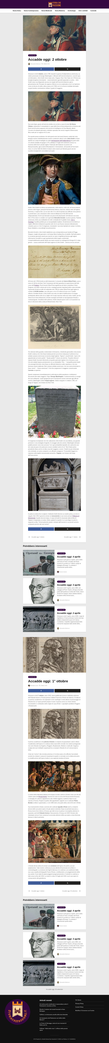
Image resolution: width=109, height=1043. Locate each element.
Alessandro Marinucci (35, 64)
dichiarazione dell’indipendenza (61, 140)
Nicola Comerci (63, 572)
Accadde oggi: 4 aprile (68, 556)
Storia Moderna (60, 10)
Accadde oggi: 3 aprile (68, 585)
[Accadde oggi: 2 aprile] (38, 619)
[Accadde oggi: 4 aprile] (38, 562)
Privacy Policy (79, 1003)
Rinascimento (42, 796)
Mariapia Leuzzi (34, 685)
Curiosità (93, 10)
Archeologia (72, 10)
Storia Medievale (46, 10)
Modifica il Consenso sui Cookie (84, 1010)
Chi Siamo (78, 1000)
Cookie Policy (79, 1007)
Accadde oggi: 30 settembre (54, 989)
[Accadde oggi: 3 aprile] (38, 590)
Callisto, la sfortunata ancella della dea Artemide (54, 1014)
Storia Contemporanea (31, 10)
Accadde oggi (32, 55)
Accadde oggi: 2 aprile (68, 613)
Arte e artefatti (83, 10)
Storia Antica (17, 10)
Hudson (36, 285)
